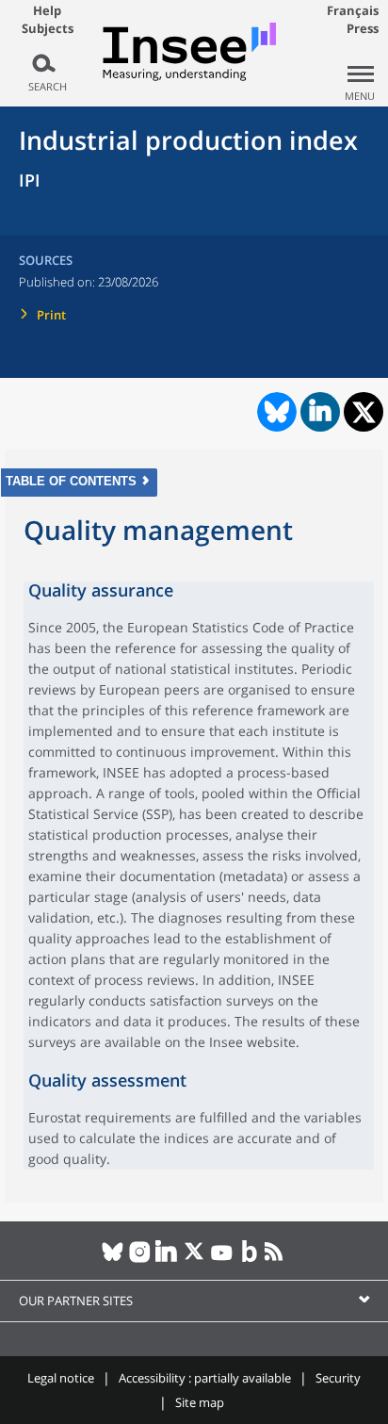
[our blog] (249, 1259)
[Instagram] (140, 1259)
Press (363, 28)
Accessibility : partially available (205, 1377)
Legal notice (60, 1377)
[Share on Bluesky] (275, 412)
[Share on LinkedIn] (320, 411)
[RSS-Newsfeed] (276, 1259)
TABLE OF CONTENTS (71, 481)
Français (353, 10)
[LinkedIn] (167, 1259)
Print (51, 314)
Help (47, 10)
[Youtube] (222, 1259)
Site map (199, 1402)
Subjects (47, 29)
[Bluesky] (112, 1259)
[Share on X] (364, 412)
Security (338, 1377)
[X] (194, 1259)
